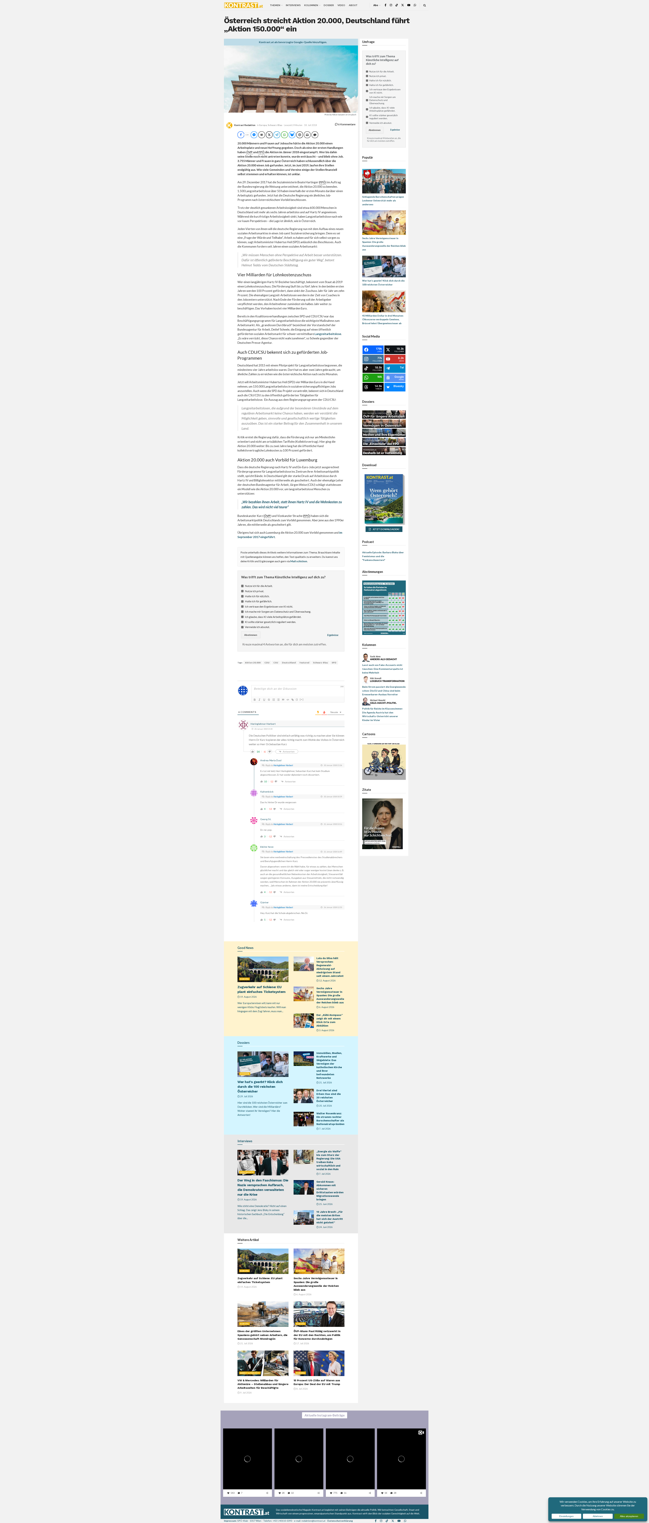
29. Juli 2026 (246, 1096)
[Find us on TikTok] (396, 5)
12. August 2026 (327, 980)
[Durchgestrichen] (269, 700)
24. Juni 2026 (326, 1227)
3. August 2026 (326, 1030)
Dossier (329, 5)
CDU (267, 662)
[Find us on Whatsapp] (415, 5)
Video (341, 5)
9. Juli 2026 (246, 1392)
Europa (263, 125)
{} (297, 699)
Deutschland (289, 662)
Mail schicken (298, 561)
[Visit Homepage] (243, 5)
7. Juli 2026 (325, 1128)
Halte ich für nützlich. (257, 596)
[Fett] (254, 700)
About (353, 5)
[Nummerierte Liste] (273, 700)
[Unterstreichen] (264, 700)
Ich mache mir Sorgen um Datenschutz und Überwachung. (278, 611)
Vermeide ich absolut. (257, 627)
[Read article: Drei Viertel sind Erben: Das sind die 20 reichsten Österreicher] (304, 1096)
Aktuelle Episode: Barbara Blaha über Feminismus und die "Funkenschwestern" (383, 556)
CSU (275, 662)
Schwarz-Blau (275, 125)
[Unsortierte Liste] (278, 700)
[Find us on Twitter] (402, 5)
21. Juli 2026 (325, 1082)
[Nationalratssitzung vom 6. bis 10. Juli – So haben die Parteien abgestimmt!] (384, 607)
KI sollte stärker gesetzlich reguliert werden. (270, 621)
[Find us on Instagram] (391, 5)
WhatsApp (36, 1503)
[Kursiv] (259, 700)
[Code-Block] (287, 700)
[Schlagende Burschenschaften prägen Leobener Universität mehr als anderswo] (384, 180)
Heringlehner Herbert (283, 765)
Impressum (230, 1520)
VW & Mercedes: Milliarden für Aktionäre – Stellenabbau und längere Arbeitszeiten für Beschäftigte (262, 1384)
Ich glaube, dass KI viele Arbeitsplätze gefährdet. (273, 616)
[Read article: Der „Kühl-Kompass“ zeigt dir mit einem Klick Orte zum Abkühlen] (304, 1020)
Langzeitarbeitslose (328, 334)
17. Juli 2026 (302, 1343)
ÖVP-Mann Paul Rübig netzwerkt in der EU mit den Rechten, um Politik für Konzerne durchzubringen (317, 1335)
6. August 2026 (326, 1007)
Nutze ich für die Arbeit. (259, 585)
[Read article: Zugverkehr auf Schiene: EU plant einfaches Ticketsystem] (263, 969)
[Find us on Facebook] (385, 5)
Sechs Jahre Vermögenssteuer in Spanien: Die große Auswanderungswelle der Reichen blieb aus (330, 995)
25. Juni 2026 (326, 1204)
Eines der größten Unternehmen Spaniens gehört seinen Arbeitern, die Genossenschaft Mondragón (262, 1335)
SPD (334, 662)
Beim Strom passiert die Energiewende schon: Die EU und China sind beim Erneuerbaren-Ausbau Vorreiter (384, 690)
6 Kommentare (346, 124)
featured (304, 662)
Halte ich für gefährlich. (258, 601)
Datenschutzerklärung (340, 1520)
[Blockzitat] (283, 700)
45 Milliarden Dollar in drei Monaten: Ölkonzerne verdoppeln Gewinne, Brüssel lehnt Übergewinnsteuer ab (383, 319)
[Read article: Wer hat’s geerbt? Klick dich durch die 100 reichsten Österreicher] (263, 1064)
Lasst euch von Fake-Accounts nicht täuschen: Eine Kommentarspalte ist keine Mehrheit (382, 669)
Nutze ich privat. (254, 591)
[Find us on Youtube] (408, 5)
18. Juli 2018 (310, 125)
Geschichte (247, 1172)
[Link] (292, 700)
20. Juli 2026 (325, 1105)
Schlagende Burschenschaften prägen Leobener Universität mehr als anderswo (383, 200)
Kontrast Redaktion (244, 125)
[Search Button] (424, 5)
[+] (302, 699)
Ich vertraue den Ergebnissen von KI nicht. (269, 606)
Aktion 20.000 (253, 662)
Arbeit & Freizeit (250, 1373)
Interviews (293, 5)
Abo (375, 5)
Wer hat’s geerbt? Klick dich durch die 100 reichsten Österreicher (260, 1086)
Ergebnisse (332, 635)
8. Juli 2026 (302, 1388)
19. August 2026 (248, 996)
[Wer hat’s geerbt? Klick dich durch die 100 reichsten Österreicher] (384, 266)
